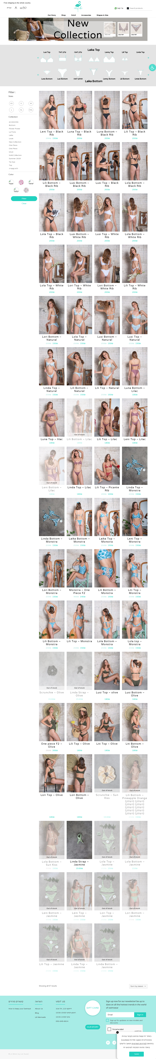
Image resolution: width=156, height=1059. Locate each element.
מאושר (136, 1054)
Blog (37, 1013)
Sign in (140, 1014)
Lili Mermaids (40, 1017)
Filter (24, 198)
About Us (39, 1009)
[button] (152, 67)
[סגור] (117, 1032)
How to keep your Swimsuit (20, 1009)
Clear (24, 203)
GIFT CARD (93, 1008)
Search (128, 8)
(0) (21, 8)
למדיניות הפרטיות (139, 1043)
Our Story (92, 1027)
